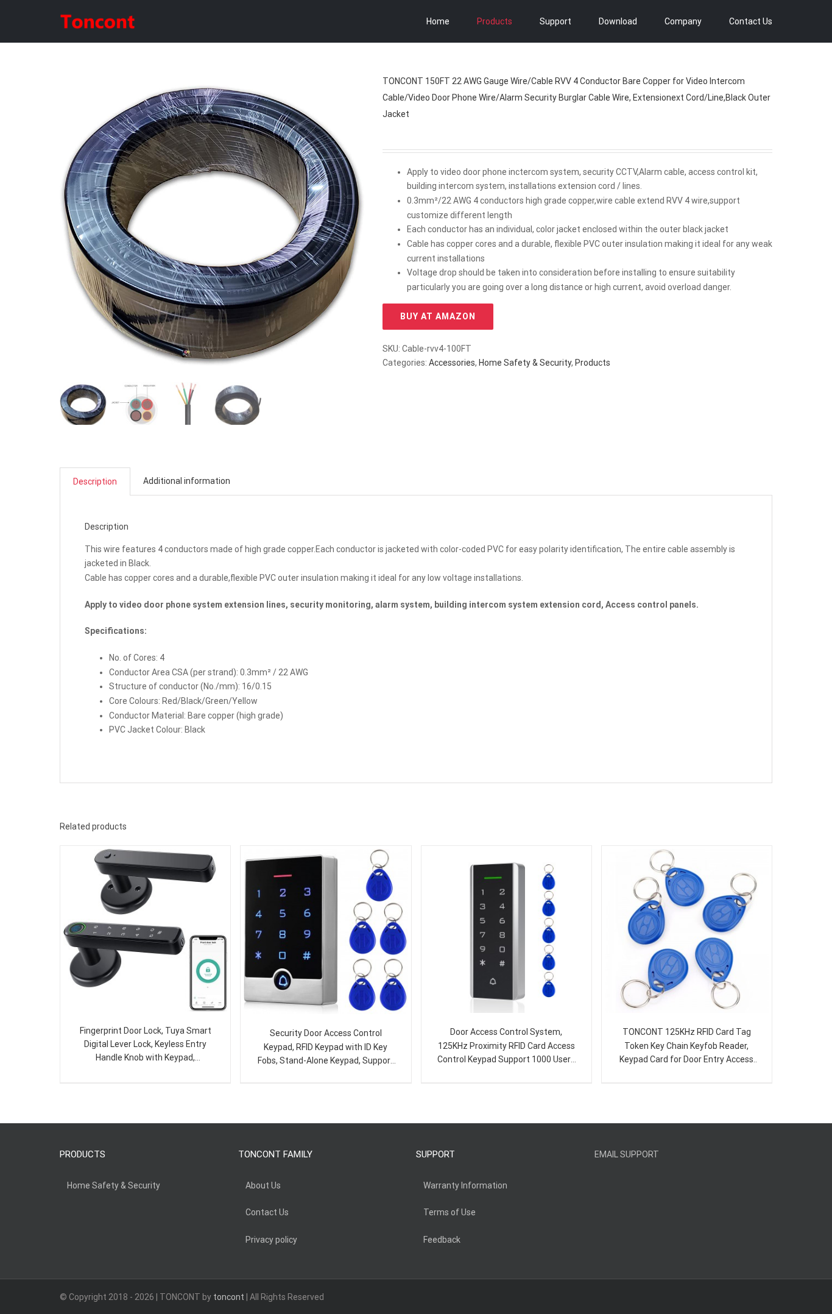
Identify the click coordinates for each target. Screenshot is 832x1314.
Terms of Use (449, 1212)
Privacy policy (271, 1240)
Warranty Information (465, 1185)
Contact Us (267, 1212)
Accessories (452, 363)
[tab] (95, 481)
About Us (263, 1185)
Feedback (441, 1240)
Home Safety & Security (525, 363)
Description (95, 481)
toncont (228, 1297)
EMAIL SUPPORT (626, 1154)
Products (592, 363)
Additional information (186, 481)
